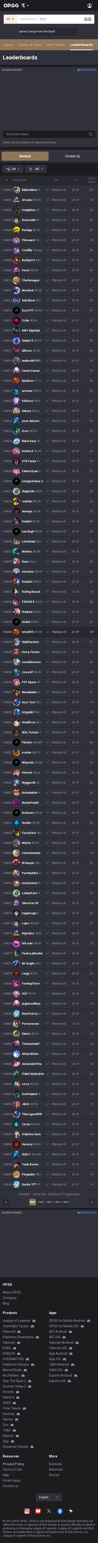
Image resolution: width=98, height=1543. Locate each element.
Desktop (9, 1414)
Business (55, 1464)
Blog (6, 1303)
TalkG (7, 1430)
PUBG (7, 1348)
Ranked (25, 156)
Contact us (10, 1486)
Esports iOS (57, 1381)
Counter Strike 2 (14, 1386)
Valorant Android (61, 1342)
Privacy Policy (13, 1464)
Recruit (54, 1475)
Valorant (9, 1342)
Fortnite (8, 1392)
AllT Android (58, 1331)
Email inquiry (12, 1480)
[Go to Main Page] (11, 5)
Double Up (72, 156)
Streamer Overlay (15, 1446)
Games (8, 1419)
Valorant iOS (58, 1348)
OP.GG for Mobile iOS (64, 1326)
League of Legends (16, 1320)
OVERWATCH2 (13, 1359)
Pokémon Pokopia (16, 1364)
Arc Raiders (11, 1375)
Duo (5, 1425)
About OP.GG (12, 1292)
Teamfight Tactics (16, 1326)
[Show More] (25, 5)
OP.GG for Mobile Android (67, 1320)
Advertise (56, 1469)
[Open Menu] (89, 5)
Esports (8, 1436)
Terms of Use (12, 1469)
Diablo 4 (8, 1397)
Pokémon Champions (18, 1337)
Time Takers (12, 1408)
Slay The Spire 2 (14, 1381)
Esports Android (60, 1375)
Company (10, 1298)
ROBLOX (9, 1353)
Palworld (9, 1331)
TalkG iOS (56, 1370)
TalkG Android (59, 1364)
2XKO (7, 1403)
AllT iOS (54, 1337)
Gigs (6, 1441)
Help (6, 1475)
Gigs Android (58, 1353)
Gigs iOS (55, 1359)
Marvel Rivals (12, 1370)
